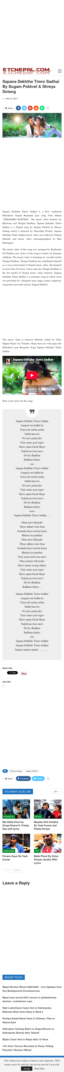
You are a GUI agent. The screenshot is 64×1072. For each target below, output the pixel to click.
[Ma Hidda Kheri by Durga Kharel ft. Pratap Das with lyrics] (16, 809)
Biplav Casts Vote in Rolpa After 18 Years (25, 1039)
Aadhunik (9, 850)
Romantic (9, 816)
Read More (40, 1068)
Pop (37, 850)
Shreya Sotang (16, 771)
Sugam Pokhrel (32, 771)
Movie (38, 816)
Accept (26, 1068)
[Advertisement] (32, 33)
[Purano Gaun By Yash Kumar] (16, 843)
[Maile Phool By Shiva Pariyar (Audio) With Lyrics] (48, 843)
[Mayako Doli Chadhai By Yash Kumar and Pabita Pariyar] (48, 809)
